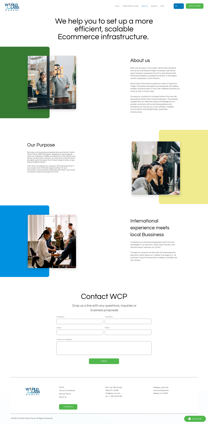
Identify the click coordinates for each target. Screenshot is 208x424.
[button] (194, 6)
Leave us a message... (64, 339)
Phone (107, 328)
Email (59, 328)
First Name (60, 317)
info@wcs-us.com (113, 393)
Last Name (109, 317)
